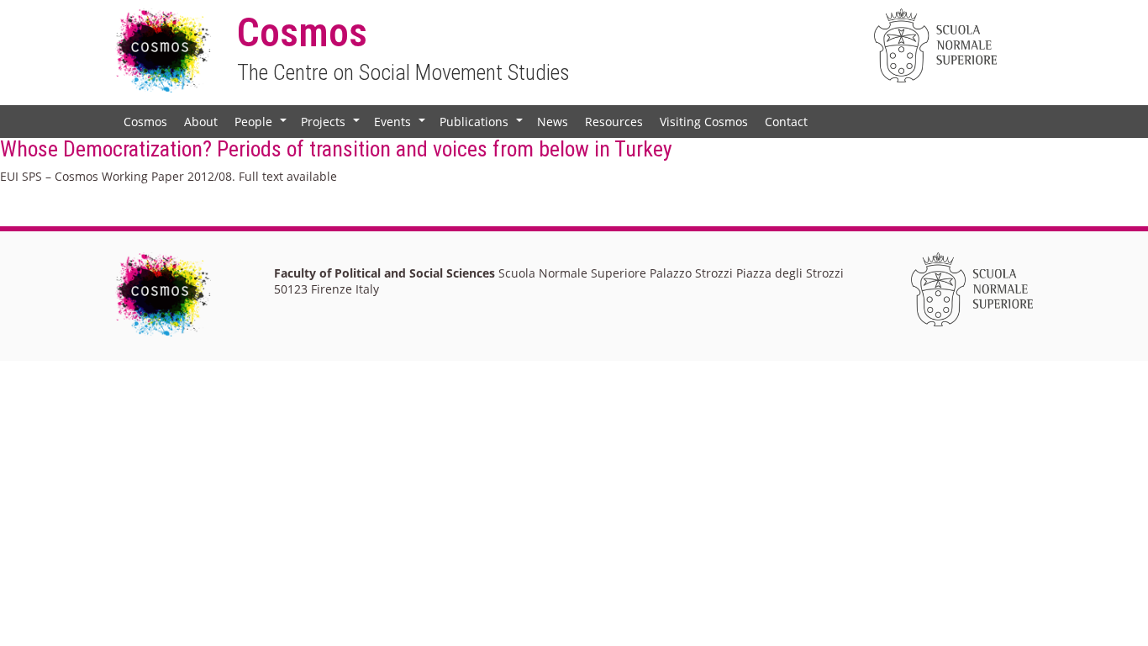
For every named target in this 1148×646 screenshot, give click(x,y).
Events (401, 125)
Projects (332, 125)
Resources (614, 122)
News (552, 122)
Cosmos (145, 122)
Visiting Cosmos (704, 122)
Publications (483, 125)
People (262, 125)
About (201, 122)
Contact (786, 122)
